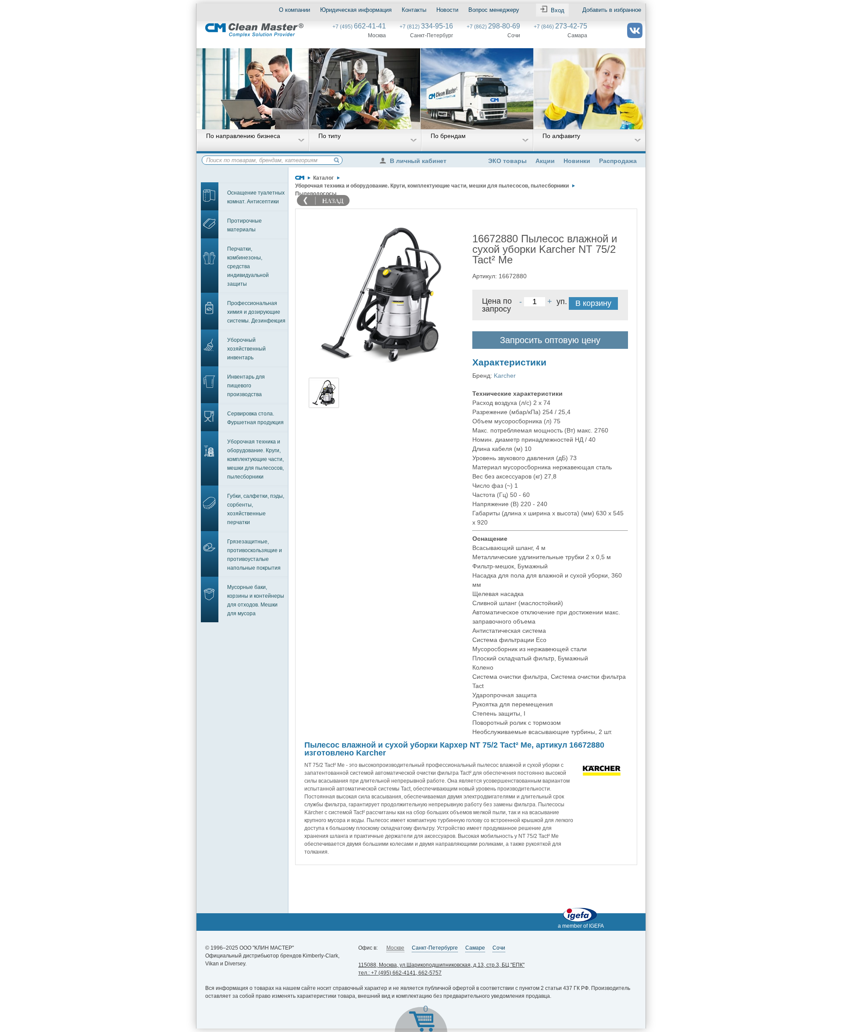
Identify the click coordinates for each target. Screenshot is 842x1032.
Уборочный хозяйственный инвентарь (246, 349)
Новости (447, 10)
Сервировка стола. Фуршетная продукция (255, 418)
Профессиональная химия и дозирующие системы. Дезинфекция (256, 312)
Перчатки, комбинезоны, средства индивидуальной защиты (248, 266)
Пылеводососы (315, 194)
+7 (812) (426, 27)
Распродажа (618, 160)
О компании (294, 10)
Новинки (577, 160)
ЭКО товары (507, 160)
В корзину (593, 303)
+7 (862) (493, 27)
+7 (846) (560, 27)
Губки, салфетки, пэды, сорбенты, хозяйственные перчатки (255, 509)
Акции (545, 160)
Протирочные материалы (244, 225)
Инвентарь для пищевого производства (246, 385)
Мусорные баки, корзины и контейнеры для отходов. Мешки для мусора (255, 600)
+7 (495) (359, 27)
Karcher (505, 375)
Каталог (323, 178)
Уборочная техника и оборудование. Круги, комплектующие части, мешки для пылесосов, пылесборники (255, 459)
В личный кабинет (418, 160)
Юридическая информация (356, 10)
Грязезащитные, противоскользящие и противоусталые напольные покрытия (254, 555)
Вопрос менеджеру (493, 10)
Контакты (414, 10)
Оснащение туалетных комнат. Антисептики (256, 197)
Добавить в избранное (611, 10)
